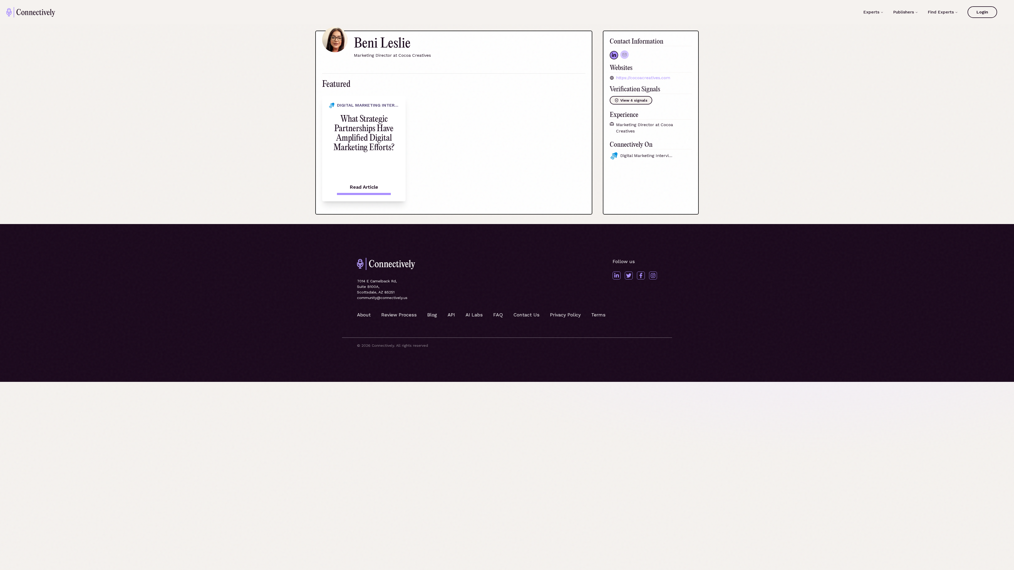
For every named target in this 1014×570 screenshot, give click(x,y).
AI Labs (474, 314)
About (364, 314)
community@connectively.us (382, 298)
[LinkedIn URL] (614, 55)
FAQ (498, 314)
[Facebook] (641, 275)
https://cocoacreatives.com (643, 77)
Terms (598, 314)
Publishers (903, 12)
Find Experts (941, 12)
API (451, 314)
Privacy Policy (565, 314)
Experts (871, 12)
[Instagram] (653, 275)
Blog (432, 314)
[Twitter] (629, 275)
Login (982, 12)
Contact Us (526, 314)
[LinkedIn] (617, 275)
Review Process (399, 314)
